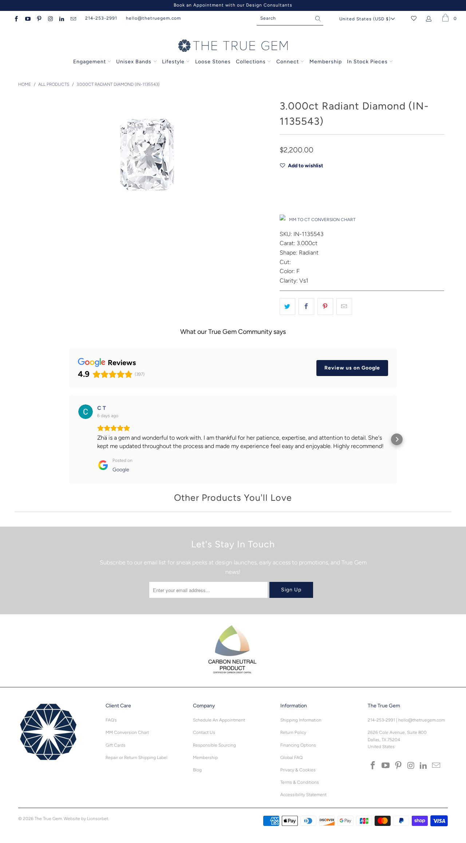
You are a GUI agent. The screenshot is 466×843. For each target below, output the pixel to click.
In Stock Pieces (368, 62)
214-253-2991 (101, 18)
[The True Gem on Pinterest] (39, 18)
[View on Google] (85, 411)
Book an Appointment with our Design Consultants (233, 5)
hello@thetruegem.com (153, 18)
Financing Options (298, 745)
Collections (251, 62)
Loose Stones (213, 62)
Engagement (89, 62)
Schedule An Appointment (219, 720)
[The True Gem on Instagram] (50, 18)
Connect (287, 62)
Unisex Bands (133, 62)
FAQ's (111, 720)
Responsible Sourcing (214, 745)
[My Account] (430, 18)
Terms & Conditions (299, 782)
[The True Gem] (233, 46)
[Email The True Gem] (73, 18)
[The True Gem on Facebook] (16, 18)
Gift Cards (116, 745)
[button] (69, 439)
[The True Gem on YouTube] (27, 18)
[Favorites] (413, 18)
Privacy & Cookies (298, 769)
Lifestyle (173, 62)
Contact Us (204, 732)
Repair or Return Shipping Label (136, 757)
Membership (325, 62)
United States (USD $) (365, 18)
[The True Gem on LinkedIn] (61, 18)
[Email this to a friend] (344, 306)
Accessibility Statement (303, 794)
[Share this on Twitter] (287, 306)
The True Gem (48, 818)
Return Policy (293, 732)
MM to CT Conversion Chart (322, 219)
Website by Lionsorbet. (86, 818)
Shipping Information (300, 720)
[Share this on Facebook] (306, 306)
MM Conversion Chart (127, 732)
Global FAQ (291, 757)
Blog (197, 769)
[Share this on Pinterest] (325, 306)
